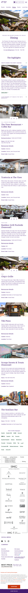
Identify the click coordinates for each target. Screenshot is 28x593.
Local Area (24, 7)
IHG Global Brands (5, 550)
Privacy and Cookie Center (7, 556)
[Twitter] (5, 541)
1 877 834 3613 (17, 565)
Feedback (17, 559)
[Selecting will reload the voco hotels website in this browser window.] (22, 489)
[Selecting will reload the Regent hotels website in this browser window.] (22, 472)
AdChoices (17, 554)
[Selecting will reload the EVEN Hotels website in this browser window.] (8, 506)
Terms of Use (4, 554)
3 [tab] (14, 29)
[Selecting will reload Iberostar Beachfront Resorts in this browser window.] (8, 500)
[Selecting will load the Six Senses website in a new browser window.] (8, 472)
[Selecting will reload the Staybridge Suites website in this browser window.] (8, 522)
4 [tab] (15, 29)
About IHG (3, 548)
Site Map (3, 558)
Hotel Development (19, 550)
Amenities (8, 7)
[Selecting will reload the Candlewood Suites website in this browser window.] (14, 528)
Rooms (3, 7)
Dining (14, 7)
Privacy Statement (17, 580)
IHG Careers (17, 548)
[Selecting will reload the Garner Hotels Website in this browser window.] (22, 511)
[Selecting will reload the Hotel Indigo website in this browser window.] (22, 484)
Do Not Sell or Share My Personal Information (20, 557)
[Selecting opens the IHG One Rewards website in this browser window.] (14, 532)
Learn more (4, 92)
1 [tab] (12, 29)
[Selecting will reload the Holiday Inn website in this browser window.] (8, 511)
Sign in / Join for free (19, 2)
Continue (14, 586)
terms (16, 578)
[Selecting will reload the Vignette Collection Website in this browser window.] (22, 478)
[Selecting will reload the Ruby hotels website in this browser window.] (8, 495)
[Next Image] (16, 118)
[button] (26, 2)
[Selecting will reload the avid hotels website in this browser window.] (8, 517)
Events (19, 7)
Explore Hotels (18, 552)
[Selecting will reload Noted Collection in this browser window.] (8, 489)
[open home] (1, 459)
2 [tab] (13, 29)
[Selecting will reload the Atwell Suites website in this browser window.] (22, 517)
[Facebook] (2, 541)
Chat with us (4, 552)
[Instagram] (8, 541)
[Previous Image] (11, 118)
